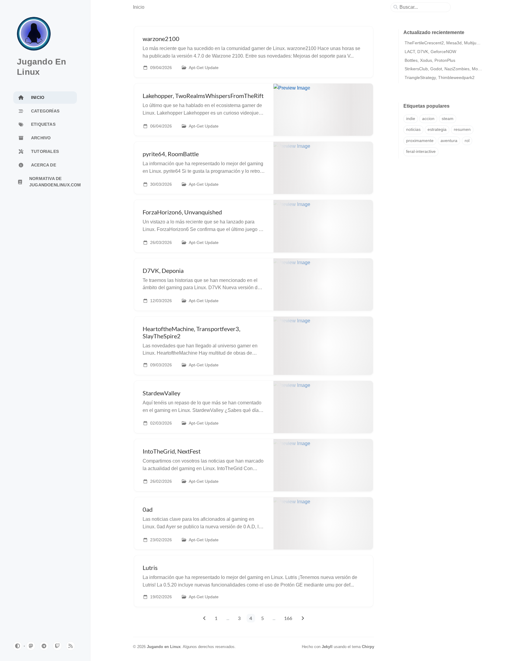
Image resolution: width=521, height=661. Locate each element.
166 (288, 618)
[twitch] (57, 646)
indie (410, 118)
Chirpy (368, 646)
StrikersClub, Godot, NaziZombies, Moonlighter (449, 68)
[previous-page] (204, 618)
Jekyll (327, 646)
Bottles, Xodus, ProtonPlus (430, 60)
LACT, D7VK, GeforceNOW (430, 51)
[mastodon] (31, 646)
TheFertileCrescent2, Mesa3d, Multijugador (446, 42)
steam (447, 118)
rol (467, 140)
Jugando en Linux (164, 646)
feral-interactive (421, 151)
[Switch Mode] (17, 646)
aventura (448, 140)
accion (428, 118)
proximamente (420, 140)
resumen (462, 129)
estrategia (437, 129)
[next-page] (302, 618)
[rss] (70, 646)
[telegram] (44, 646)
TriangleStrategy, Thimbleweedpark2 (440, 77)
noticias (413, 129)
